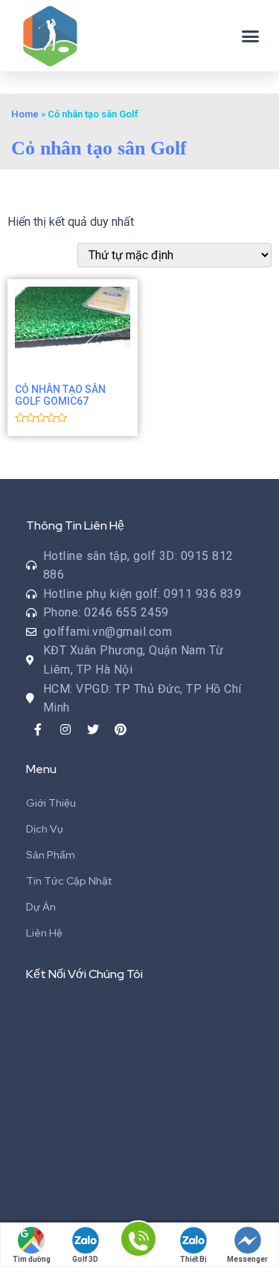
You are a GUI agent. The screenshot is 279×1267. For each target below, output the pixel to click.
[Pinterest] (120, 729)
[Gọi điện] (138, 1245)
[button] (251, 36)
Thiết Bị (193, 1259)
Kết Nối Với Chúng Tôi (84, 974)
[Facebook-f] (38, 729)
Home (25, 114)
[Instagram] (65, 729)
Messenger (247, 1259)
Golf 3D (85, 1259)
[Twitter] (93, 729)
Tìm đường (32, 1259)
